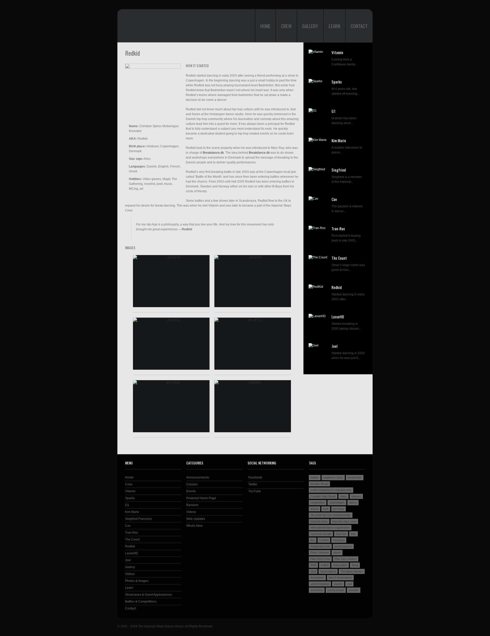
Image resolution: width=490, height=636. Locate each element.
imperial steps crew (344, 521)
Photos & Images (137, 581)
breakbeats (355, 477)
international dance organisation (330, 527)
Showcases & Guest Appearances (148, 594)
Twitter (252, 484)
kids (353, 533)
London (323, 540)
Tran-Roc (338, 228)
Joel (334, 346)
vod (349, 583)
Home (265, 25)
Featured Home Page (201, 498)
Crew (286, 25)
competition (318, 502)
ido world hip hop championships (331, 515)
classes (356, 496)
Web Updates (195, 519)
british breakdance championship (331, 489)
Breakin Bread (319, 483)
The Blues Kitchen (351, 571)
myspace (339, 540)
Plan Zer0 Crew (320, 558)
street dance (328, 571)
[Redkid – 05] (171, 406)
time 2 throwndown (340, 577)
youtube (354, 590)
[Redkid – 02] (252, 281)
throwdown (317, 577)
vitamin (338, 583)
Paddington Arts (320, 546)
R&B (313, 565)
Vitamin (337, 52)
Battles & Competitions (140, 601)
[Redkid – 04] (252, 344)
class (343, 496)
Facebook (255, 477)
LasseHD (338, 316)
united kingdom (320, 583)
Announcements (197, 477)
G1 (333, 111)
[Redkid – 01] (171, 281)
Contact (359, 25)
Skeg (355, 565)
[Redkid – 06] (252, 406)
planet (337, 552)
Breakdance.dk (213, 152)
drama (314, 508)
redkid (324, 565)
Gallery (310, 25)
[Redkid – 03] (171, 344)
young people (335, 590)
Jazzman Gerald (321, 533)
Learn (334, 25)
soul (313, 571)
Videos (130, 574)
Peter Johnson (320, 552)
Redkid (337, 287)
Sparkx (337, 82)
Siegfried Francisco (138, 519)
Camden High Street (323, 496)
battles (315, 477)
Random (192, 505)
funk (325, 508)
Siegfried (339, 170)
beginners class (333, 477)
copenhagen (337, 502)
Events (191, 491)
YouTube (254, 491)
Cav (334, 199)
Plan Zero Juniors (346, 558)
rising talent (340, 565)
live (313, 540)
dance (353, 502)
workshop (317, 590)
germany (338, 508)
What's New (194, 525)
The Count (339, 258)
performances (343, 546)
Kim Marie (339, 140)
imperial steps (319, 521)
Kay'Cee (341, 533)
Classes (192, 484)
